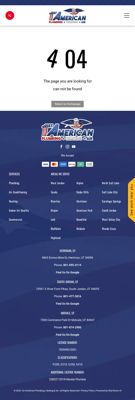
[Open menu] (126, 15)
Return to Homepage (67, 104)
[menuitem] (28, 183)
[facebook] (61, 147)
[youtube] (73, 147)
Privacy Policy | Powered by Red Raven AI (101, 390)
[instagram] (67, 147)
